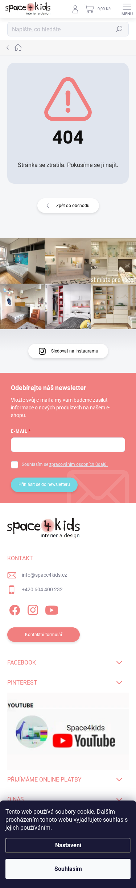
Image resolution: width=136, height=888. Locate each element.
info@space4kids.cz (44, 575)
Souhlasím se (65, 464)
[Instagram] (31, 608)
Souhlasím (68, 868)
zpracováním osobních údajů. (78, 464)
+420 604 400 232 (42, 589)
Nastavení (68, 845)
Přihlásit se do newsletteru (44, 484)
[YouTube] (52, 608)
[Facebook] (13, 608)
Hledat (119, 29)
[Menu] (127, 9)
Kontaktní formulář (43, 634)
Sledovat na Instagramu (74, 351)
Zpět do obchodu (73, 205)
